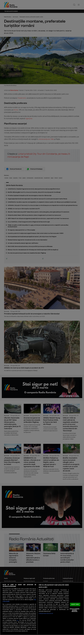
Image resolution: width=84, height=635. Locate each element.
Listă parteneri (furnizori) (46, 613)
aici (18, 620)
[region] (42, 608)
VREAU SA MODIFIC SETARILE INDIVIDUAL (74, 610)
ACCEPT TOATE (75, 604)
